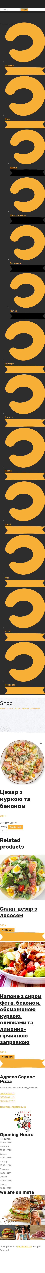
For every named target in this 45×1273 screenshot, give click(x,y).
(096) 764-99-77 (7, 1093)
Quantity (3, 827)
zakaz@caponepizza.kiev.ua (13, 1106)
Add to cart (15, 827)
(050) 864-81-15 (7, 1097)
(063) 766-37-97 (7, 1101)
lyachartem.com (24, 1246)
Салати (9, 708)
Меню (2, 708)
